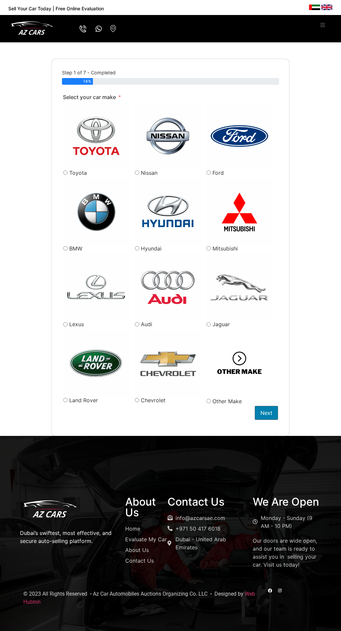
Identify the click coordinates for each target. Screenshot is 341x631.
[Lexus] (96, 287)
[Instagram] (280, 591)
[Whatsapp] (97, 29)
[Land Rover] (96, 363)
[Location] (112, 29)
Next (266, 413)
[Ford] (239, 136)
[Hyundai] (168, 211)
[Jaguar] (239, 287)
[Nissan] (168, 136)
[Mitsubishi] (239, 211)
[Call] (82, 29)
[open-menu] (322, 25)
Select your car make (89, 97)
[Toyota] (96, 136)
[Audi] (168, 287)
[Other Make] (239, 363)
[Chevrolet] (168, 363)
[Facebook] (270, 591)
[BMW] (96, 211)
